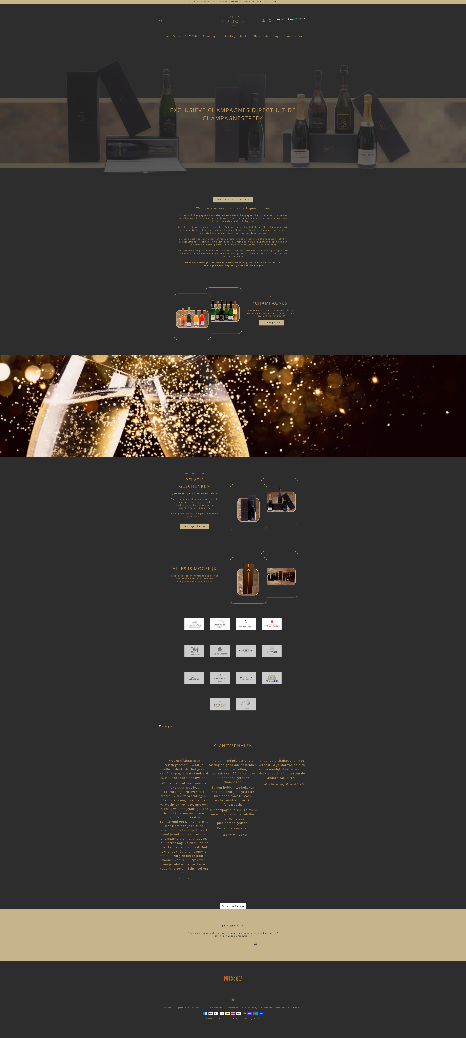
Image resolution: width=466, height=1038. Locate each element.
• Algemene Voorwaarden (187, 1008)
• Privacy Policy (249, 1008)
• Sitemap (297, 1008)
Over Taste (261, 36)
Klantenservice (294, 36)
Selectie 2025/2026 (186, 36)
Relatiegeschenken (237, 36)
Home (166, 36)
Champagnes (212, 36)
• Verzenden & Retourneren (274, 1008)
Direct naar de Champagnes (233, 199)
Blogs (276, 36)
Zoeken (167, 1008)
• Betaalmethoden (212, 1008)
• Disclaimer (231, 1008)
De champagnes (271, 322)
